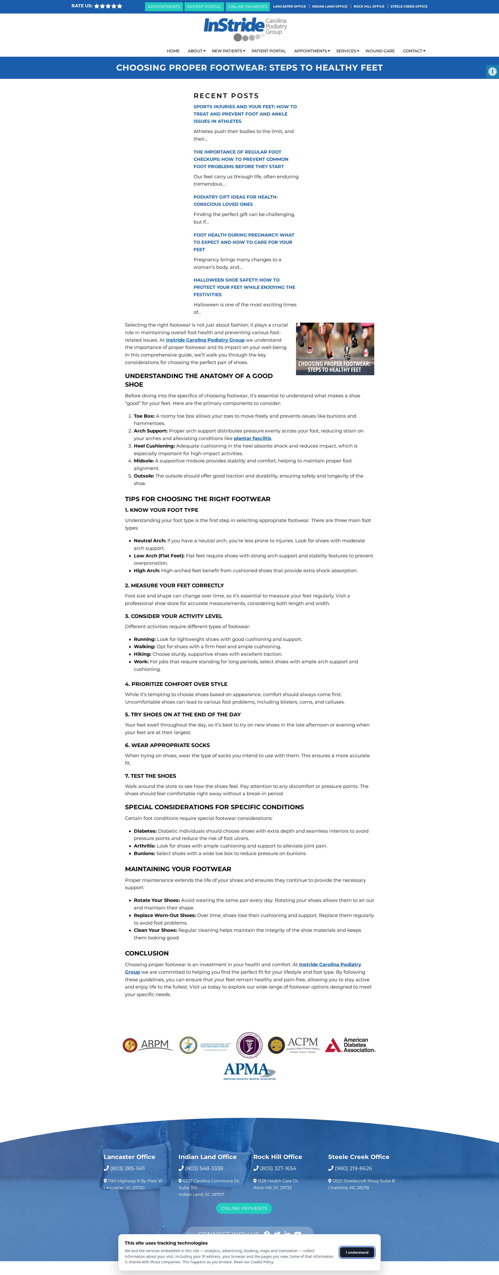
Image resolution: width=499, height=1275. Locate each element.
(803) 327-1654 (278, 1168)
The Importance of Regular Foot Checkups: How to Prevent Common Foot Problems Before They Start (241, 159)
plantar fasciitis (252, 438)
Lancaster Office (290, 6)
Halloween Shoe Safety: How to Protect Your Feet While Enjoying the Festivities (244, 287)
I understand (357, 1252)
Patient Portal (204, 6)
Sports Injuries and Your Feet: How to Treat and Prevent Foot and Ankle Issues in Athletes (245, 114)
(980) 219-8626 (353, 1168)
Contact (412, 50)
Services (346, 50)
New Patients (227, 50)
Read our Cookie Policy (253, 1261)
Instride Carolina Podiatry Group (205, 340)
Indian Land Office (330, 6)
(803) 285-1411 (127, 1168)
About (195, 50)
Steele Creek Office (409, 6)
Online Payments (247, 6)
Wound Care (380, 50)
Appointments (164, 6)
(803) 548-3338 (204, 1168)
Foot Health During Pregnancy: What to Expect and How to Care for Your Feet (244, 242)
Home (173, 50)
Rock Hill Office (369, 6)
